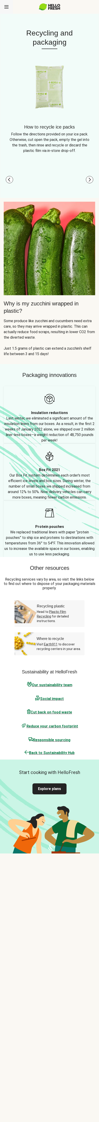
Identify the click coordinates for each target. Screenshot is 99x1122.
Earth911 (51, 644)
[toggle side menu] (6, 7)
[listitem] (49, 414)
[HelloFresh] (49, 6)
